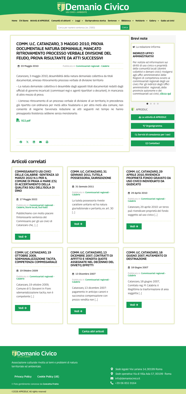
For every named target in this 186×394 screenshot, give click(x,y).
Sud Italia (43, 207)
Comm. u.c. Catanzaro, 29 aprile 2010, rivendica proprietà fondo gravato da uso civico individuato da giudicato (148, 178)
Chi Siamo (23, 20)
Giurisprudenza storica (95, 20)
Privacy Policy (23, 376)
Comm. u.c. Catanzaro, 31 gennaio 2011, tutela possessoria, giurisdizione (91, 175)
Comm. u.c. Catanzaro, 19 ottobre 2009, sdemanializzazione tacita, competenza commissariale (36, 257)
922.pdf (26, 120)
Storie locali (31, 207)
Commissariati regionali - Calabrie (92, 66)
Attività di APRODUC (40, 20)
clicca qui (165, 93)
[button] (21, 142)
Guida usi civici (167, 20)
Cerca (125, 27)
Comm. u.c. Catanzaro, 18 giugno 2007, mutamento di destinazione (146, 256)
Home (14, 20)
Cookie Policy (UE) (48, 376)
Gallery (152, 20)
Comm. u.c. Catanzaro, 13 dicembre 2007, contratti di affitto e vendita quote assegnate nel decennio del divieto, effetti (92, 259)
